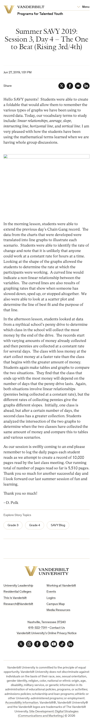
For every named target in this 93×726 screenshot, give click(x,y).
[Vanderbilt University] (46, 571)
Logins (51, 598)
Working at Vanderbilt (61, 585)
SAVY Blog (58, 525)
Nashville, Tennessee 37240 (46, 622)
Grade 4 (34, 525)
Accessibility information (21, 702)
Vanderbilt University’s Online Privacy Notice (47, 633)
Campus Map (55, 604)
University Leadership (18, 585)
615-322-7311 (37, 628)
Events (51, 591)
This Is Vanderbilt (15, 598)
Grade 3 (13, 525)
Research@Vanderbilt (18, 604)
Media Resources (58, 610)
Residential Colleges (17, 591)
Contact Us (57, 628)
